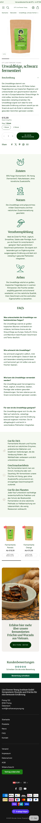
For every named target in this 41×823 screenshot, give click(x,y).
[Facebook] (12, 144)
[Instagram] (20, 788)
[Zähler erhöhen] (13, 136)
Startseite (5, 13)
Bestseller (13, 13)
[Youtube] (25, 788)
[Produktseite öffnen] (10, 533)
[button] (3, 7)
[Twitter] (16, 144)
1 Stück (6, 127)
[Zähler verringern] (4, 136)
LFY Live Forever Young (20, 7)
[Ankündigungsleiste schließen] (38, 1)
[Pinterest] (20, 144)
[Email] (27, 144)
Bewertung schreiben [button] (20, 676)
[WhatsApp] (23, 144)
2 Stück (16, 127)
